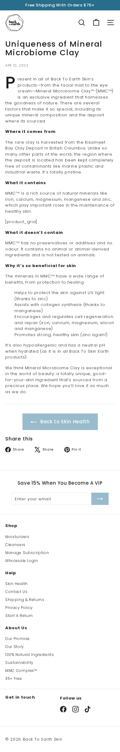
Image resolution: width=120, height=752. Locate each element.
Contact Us (16, 591)
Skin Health (16, 583)
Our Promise (17, 638)
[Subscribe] (100, 499)
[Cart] (96, 23)
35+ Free (13, 678)
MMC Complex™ (21, 670)
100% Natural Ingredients (29, 654)
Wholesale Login (21, 560)
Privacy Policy (19, 607)
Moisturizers (17, 536)
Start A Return (19, 615)
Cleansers (15, 544)
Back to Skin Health (64, 421)
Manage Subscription (27, 552)
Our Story (14, 646)
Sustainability (19, 662)
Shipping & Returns (25, 599)
